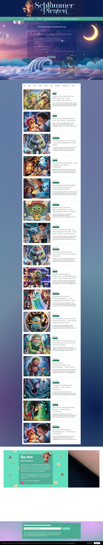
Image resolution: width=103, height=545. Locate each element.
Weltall (54, 116)
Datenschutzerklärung (71, 543)
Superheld (55, 404)
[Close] (101, 543)
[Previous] (6, 50)
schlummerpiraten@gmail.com (34, 539)
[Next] (96, 50)
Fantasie (55, 160)
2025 (51, 85)
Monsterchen (56, 138)
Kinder (40, 85)
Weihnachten (66, 85)
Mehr (73, 85)
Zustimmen (97, 543)
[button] (78, 86)
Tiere (34, 85)
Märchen (55, 338)
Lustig (54, 93)
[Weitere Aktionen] (77, 92)
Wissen (46, 85)
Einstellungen (89, 543)
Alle (24, 85)
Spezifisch (57, 85)
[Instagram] (22, 483)
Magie (29, 85)
